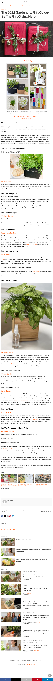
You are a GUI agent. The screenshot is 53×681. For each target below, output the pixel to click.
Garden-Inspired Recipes (25, 5)
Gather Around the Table (23, 539)
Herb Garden (6, 182)
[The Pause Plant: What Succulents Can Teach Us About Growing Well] (11, 603)
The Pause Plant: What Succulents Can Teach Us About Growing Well (36, 602)
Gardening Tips (26, 598)
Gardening (12, 5)
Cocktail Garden (7, 216)
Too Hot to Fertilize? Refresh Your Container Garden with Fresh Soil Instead (36, 631)
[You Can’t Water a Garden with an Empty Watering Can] (11, 589)
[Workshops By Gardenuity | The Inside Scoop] (43, 482)
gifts (14, 529)
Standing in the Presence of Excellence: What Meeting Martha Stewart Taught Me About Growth (36, 617)
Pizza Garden (6, 254)
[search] (51, 2)
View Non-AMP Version (30, 664)
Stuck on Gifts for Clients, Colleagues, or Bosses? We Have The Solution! (9, 486)
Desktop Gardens (13, 364)
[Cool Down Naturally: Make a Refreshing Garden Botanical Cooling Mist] (8, 552)
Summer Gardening (32, 571)
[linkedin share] (13, 516)
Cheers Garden (6, 374)
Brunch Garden (6, 412)
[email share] (8, 516)
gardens (3, 529)
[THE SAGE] (26, 2)
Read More (34, 578)
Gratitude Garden (7, 431)
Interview (33, 612)
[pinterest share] (10, 516)
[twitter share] (5, 516)
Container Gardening (33, 640)
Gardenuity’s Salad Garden (22, 400)
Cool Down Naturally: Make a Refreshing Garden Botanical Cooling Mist (35, 646)
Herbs (40, 640)
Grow (17, 5)
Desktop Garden (7, 353)
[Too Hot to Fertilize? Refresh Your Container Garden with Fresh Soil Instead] (11, 631)
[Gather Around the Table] (8, 542)
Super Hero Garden (8, 233)
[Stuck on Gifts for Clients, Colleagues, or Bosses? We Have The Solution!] (9, 482)
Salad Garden (6, 391)
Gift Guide (9, 529)
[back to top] (50, 675)
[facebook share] (2, 516)
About (40, 5)
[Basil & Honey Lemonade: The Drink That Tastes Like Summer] (8, 562)
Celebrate (35, 5)
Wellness (25, 585)
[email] (26, 679)
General (25, 612)
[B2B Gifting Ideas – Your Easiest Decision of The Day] (26, 482)
